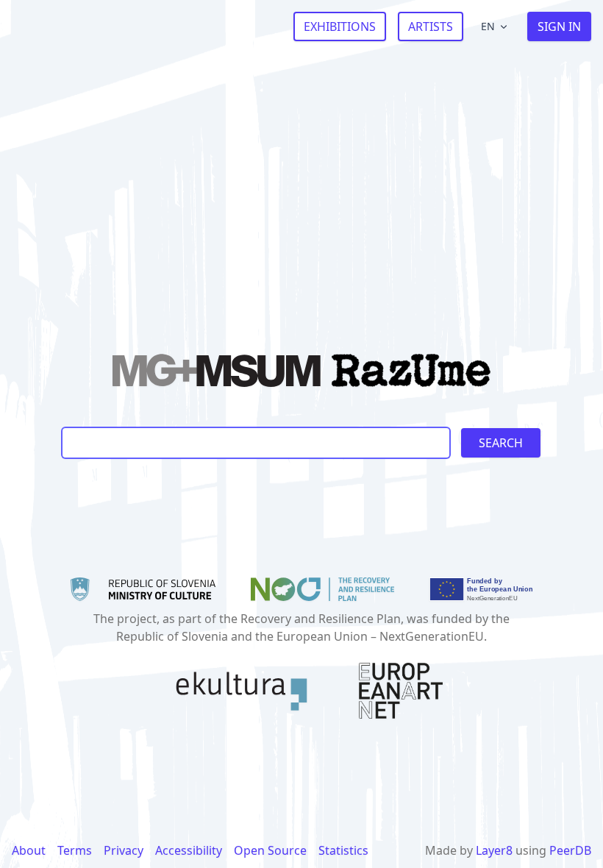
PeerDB (570, 850)
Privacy (123, 850)
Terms (74, 850)
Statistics (343, 850)
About (29, 850)
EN (488, 26)
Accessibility (188, 850)
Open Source (270, 850)
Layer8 (494, 850)
